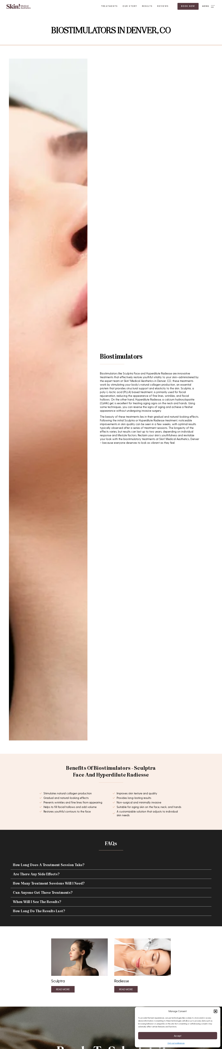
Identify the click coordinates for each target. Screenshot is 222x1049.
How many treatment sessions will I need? (49, 883)
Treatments (109, 6)
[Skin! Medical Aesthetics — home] (19, 6)
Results (147, 6)
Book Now (188, 6)
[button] (215, 1011)
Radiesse (121, 980)
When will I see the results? (37, 902)
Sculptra (58, 980)
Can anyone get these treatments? (43, 893)
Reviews (163, 6)
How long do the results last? (39, 911)
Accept (177, 1035)
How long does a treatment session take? (49, 865)
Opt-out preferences (176, 1043)
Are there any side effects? (36, 874)
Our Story (130, 6)
